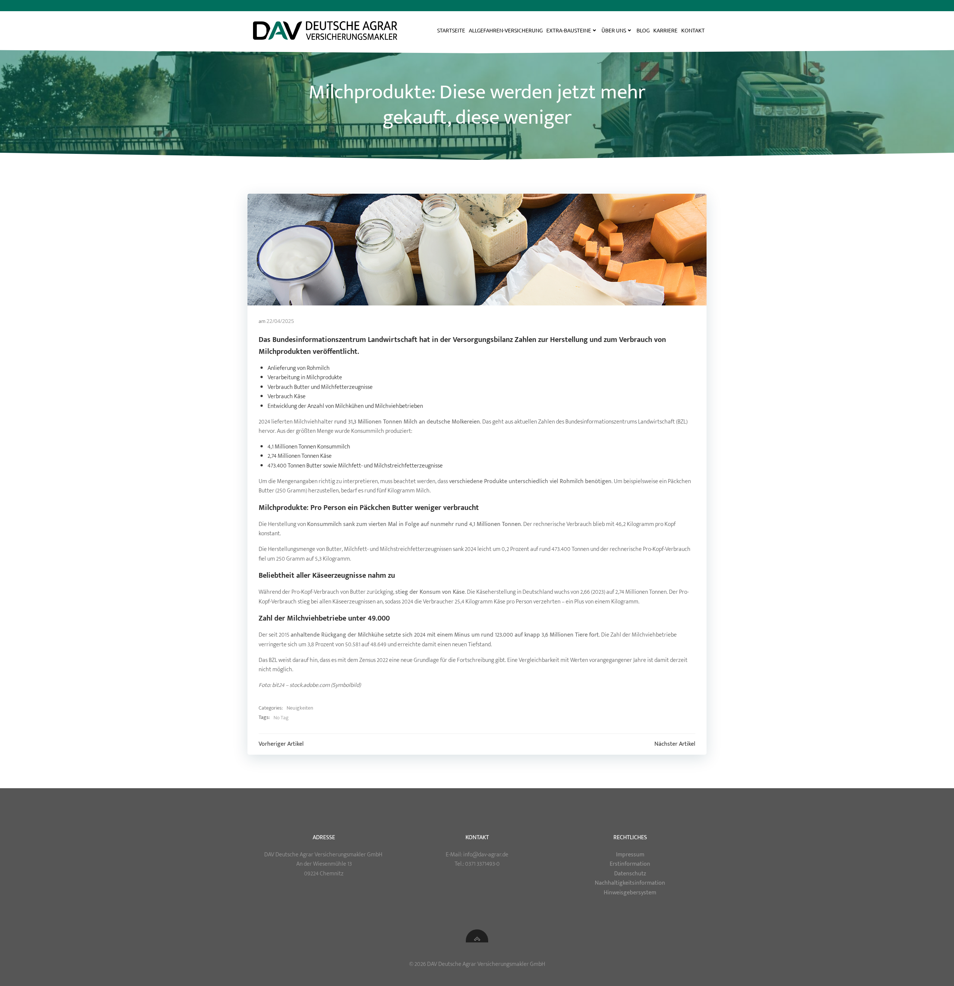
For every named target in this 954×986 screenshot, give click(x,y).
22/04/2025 (280, 320)
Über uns (613, 30)
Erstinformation (630, 864)
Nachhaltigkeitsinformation (630, 883)
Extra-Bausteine (568, 30)
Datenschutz (630, 874)
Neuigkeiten (300, 708)
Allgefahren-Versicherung (506, 30)
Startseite (451, 30)
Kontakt (693, 30)
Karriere (665, 30)
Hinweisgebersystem (630, 893)
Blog (643, 30)
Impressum (630, 855)
